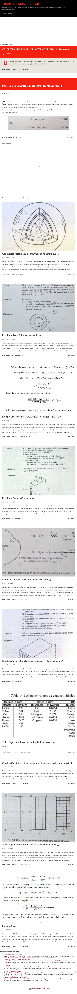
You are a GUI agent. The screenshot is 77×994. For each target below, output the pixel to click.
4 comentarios (17, 355)
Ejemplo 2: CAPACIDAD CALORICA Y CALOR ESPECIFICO (31, 416)
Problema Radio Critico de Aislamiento (22, 335)
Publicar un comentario (21, 69)
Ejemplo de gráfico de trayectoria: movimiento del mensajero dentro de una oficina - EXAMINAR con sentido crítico (38, 960)
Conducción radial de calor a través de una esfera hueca (30, 253)
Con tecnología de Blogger (40, 989)
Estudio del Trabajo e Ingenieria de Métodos (17, 959)
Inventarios (7, 965)
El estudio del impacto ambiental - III (14, 979)
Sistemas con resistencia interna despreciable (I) (26, 579)
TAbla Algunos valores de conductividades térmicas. (28, 742)
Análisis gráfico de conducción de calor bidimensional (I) (30, 844)
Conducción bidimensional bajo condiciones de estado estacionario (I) (37, 763)
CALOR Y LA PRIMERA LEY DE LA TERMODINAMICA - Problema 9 (36, 49)
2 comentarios (17, 274)
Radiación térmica (14, 137)
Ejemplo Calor (9, 926)
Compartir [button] (6, 69)
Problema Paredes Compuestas (18, 498)
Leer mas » (71, 274)
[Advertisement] (38, 30)
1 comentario (17, 681)
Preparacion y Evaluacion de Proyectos (15, 977)
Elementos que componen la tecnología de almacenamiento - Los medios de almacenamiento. (32, 967)
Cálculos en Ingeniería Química (13, 954)
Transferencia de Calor (20, 3)
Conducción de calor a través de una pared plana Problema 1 (32, 661)
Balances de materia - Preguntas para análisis (17, 956)
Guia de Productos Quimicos (12, 971)
